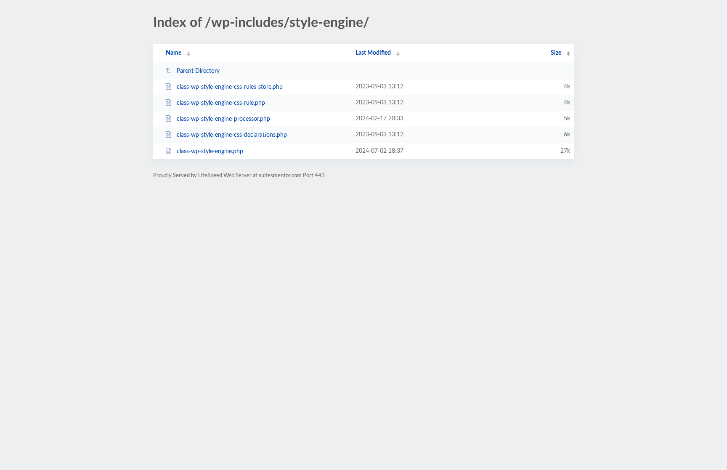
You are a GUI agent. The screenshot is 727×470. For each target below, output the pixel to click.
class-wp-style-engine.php (210, 151)
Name (173, 53)
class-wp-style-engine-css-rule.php (221, 103)
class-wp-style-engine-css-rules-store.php (230, 87)
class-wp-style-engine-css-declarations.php (232, 135)
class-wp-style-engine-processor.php (223, 119)
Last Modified (373, 53)
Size (556, 53)
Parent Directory (198, 71)
